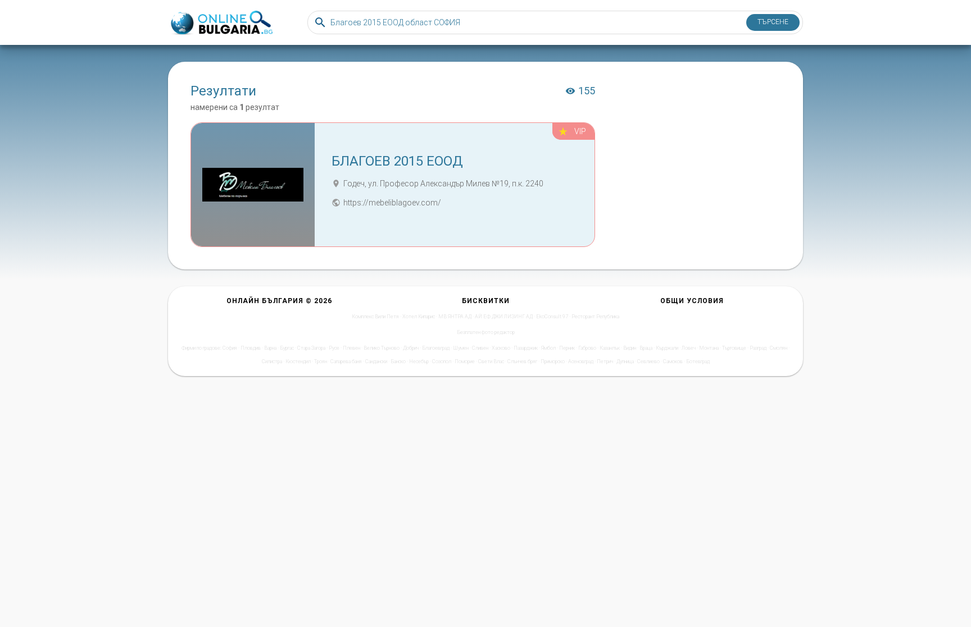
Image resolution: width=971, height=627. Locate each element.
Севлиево (648, 361)
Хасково (501, 348)
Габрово (587, 348)
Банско (398, 361)
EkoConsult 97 (552, 316)
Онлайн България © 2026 (279, 301)
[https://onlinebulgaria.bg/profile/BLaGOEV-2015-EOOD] (253, 184)
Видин (629, 348)
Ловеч (689, 348)
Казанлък (610, 348)
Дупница (625, 361)
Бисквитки (486, 301)
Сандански (376, 361)
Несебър (419, 361)
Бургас (287, 348)
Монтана (709, 348)
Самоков (673, 361)
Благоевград (436, 348)
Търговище (734, 348)
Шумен (461, 348)
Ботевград (698, 361)
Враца (645, 348)
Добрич (411, 348)
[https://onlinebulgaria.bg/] (221, 23)
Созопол (441, 361)
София (230, 348)
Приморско (553, 361)
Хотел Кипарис (418, 316)
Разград (758, 348)
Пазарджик (526, 348)
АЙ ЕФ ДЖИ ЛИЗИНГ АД (504, 316)
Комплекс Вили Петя (375, 316)
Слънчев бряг (522, 361)
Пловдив (251, 348)
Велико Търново (382, 348)
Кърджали (667, 348)
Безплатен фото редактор (486, 332)
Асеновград (580, 361)
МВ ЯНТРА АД (454, 316)
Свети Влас (491, 361)
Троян (320, 361)
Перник (567, 348)
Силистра (272, 361)
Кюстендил (298, 361)
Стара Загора (311, 348)
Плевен (351, 348)
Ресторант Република (595, 316)
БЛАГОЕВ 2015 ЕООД (397, 161)
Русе (334, 348)
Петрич (605, 361)
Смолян (778, 348)
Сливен (480, 348)
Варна (270, 348)
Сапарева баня (346, 361)
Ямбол (548, 348)
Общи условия (692, 301)
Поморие (465, 361)
